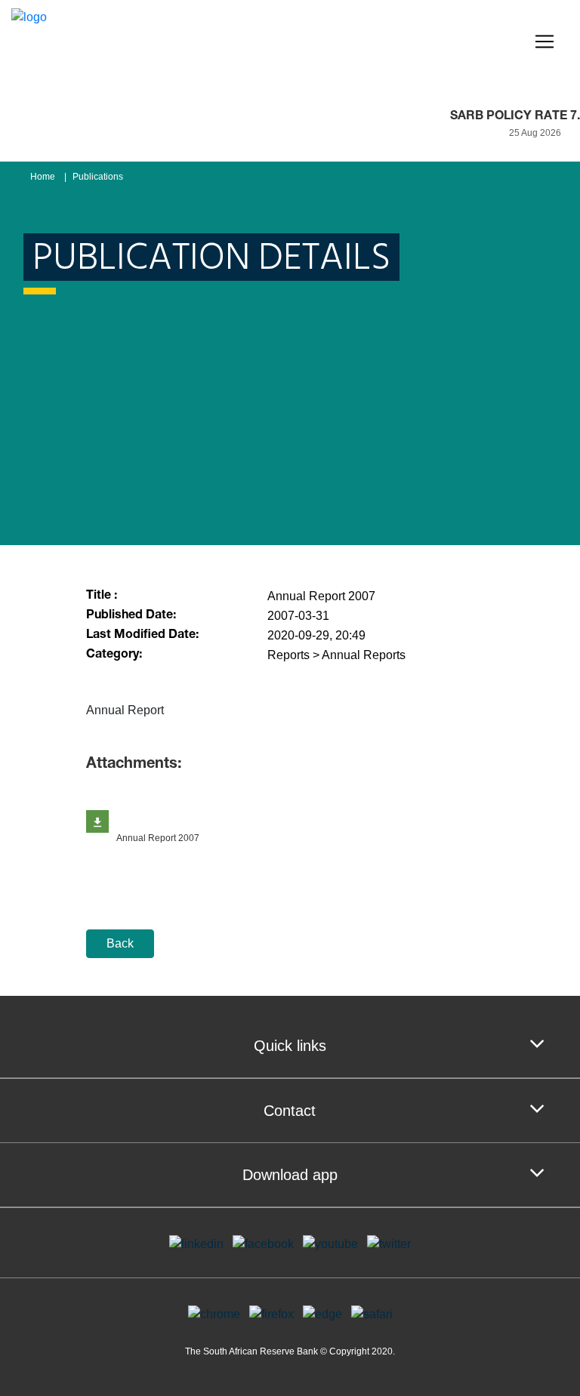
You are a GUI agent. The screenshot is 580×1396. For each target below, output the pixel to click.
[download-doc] (97, 821)
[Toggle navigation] (544, 41)
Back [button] (120, 943)
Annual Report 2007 (157, 838)
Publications (97, 176)
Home (42, 176)
